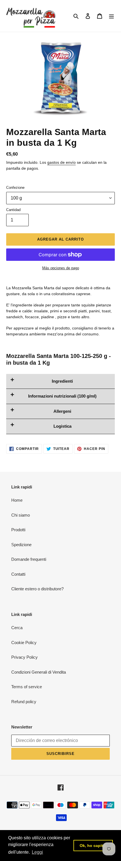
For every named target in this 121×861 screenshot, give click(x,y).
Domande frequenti (28, 559)
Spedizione (21, 544)
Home (17, 500)
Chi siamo (20, 515)
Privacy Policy (24, 657)
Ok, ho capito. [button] (93, 845)
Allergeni (62, 411)
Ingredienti (62, 381)
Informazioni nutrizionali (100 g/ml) (62, 396)
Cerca (17, 627)
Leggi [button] (37, 852)
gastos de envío (61, 162)
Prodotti (18, 529)
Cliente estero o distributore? (37, 588)
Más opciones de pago (60, 268)
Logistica (62, 426)
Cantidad (13, 210)
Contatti (18, 574)
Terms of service (26, 686)
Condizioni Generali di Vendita (38, 672)
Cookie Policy (24, 642)
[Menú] (111, 16)
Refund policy (23, 701)
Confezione (15, 187)
